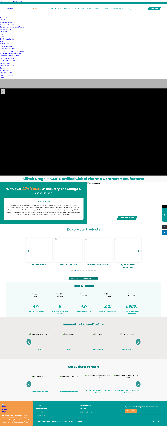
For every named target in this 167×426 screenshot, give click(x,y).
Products (67, 9)
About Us (44, 9)
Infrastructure (56, 9)
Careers (106, 9)
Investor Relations (94, 9)
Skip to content (6, 1)
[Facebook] (153, 421)
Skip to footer (17, 1)
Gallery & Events (119, 9)
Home (35, 9)
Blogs (130, 9)
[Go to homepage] (16, 408)
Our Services (79, 9)
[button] (71, 270)
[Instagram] (158, 421)
